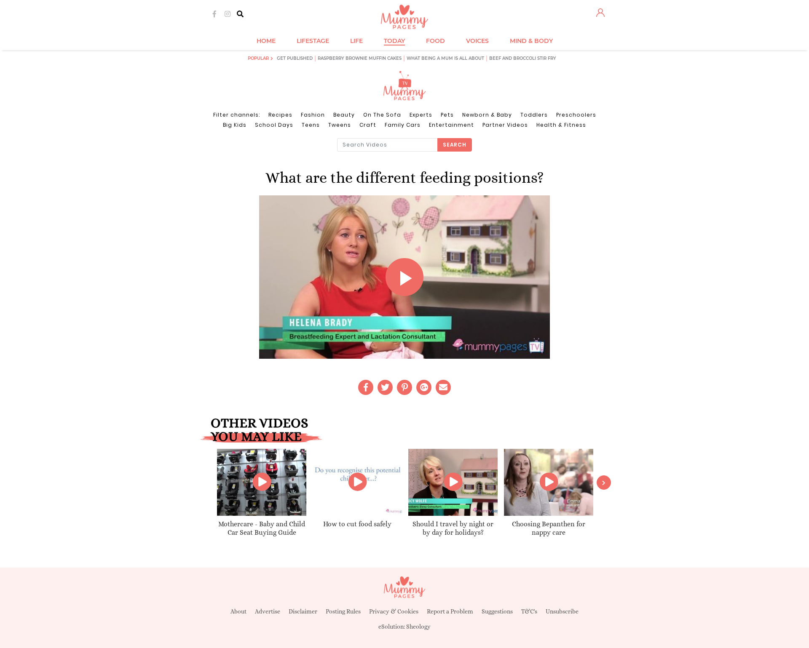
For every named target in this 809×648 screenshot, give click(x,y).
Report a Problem (450, 611)
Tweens (339, 124)
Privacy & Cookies (393, 611)
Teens (311, 124)
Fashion (313, 114)
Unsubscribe (562, 611)
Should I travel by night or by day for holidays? (453, 528)
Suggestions (497, 611)
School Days (274, 124)
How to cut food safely (357, 524)
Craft (367, 124)
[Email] (443, 387)
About (238, 611)
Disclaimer (303, 611)
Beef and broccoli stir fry (522, 58)
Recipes (280, 114)
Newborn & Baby (487, 114)
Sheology (418, 626)
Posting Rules (343, 611)
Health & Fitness (561, 124)
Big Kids (234, 124)
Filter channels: (236, 114)
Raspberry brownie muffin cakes (360, 58)
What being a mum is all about (445, 58)
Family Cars (403, 124)
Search (454, 144)
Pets (447, 114)
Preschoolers (576, 114)
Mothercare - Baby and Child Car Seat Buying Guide (261, 528)
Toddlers (534, 114)
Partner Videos (505, 124)
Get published (295, 58)
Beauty (344, 114)
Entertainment (451, 124)
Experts (421, 114)
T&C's (529, 611)
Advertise (267, 611)
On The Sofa (382, 114)
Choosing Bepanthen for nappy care (548, 528)
